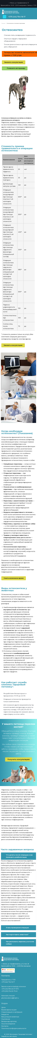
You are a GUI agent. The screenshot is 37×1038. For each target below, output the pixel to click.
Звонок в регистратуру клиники (13, 986)
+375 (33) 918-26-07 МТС (10, 989)
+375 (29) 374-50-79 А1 (9, 991)
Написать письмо (8, 996)
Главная (3, 23)
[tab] (18, 856)
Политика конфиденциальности (13, 1028)
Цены (3, 1007)
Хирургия (5, 1014)
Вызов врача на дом (9, 1010)
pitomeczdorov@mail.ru (10, 998)
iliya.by (15, 1036)
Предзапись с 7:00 (8, 980)
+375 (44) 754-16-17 (8, 982)
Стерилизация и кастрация (11, 1012)
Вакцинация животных (10, 1017)
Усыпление (5, 1019)
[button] (13, 62)
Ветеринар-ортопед (9, 1021)
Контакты (4, 1026)
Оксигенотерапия (8, 1024)
